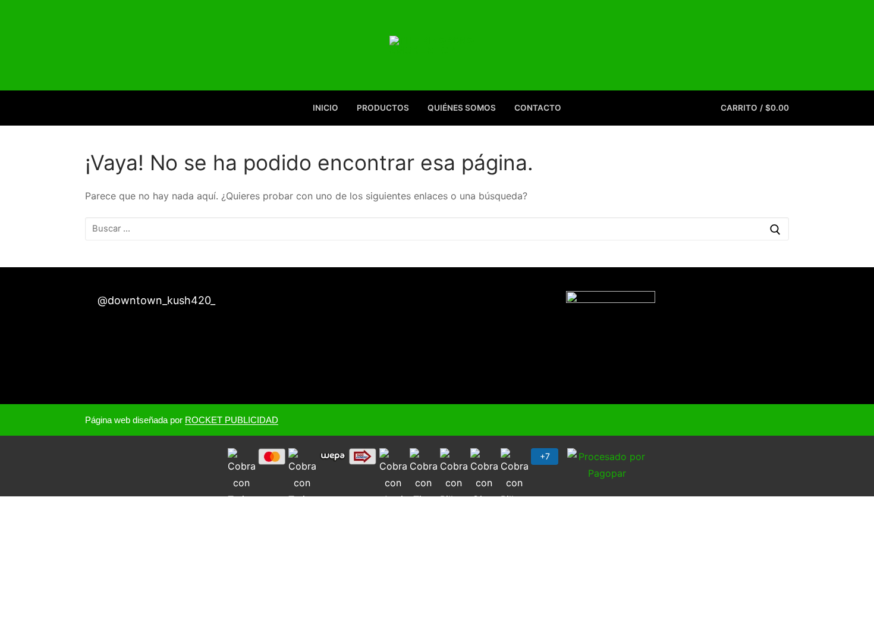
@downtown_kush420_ (155, 300)
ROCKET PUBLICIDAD (231, 420)
